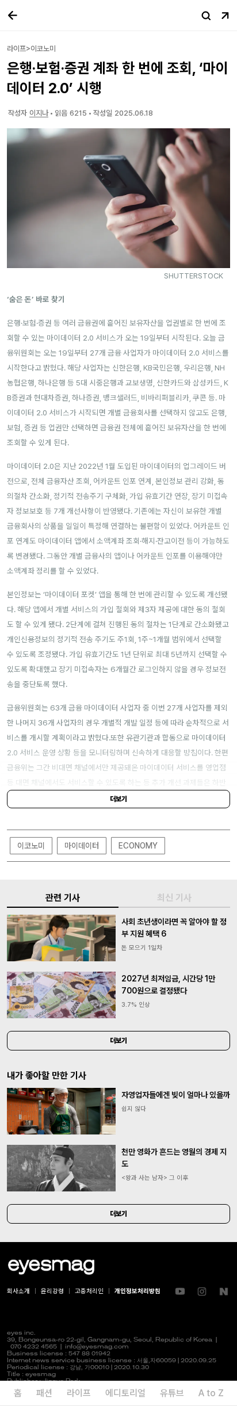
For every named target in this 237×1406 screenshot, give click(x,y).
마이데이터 (81, 845)
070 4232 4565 (33, 1347)
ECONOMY (138, 845)
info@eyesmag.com (97, 1347)
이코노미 (31, 845)
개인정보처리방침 (137, 1291)
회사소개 (18, 1291)
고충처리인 (89, 1291)
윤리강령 (52, 1291)
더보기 (118, 799)
